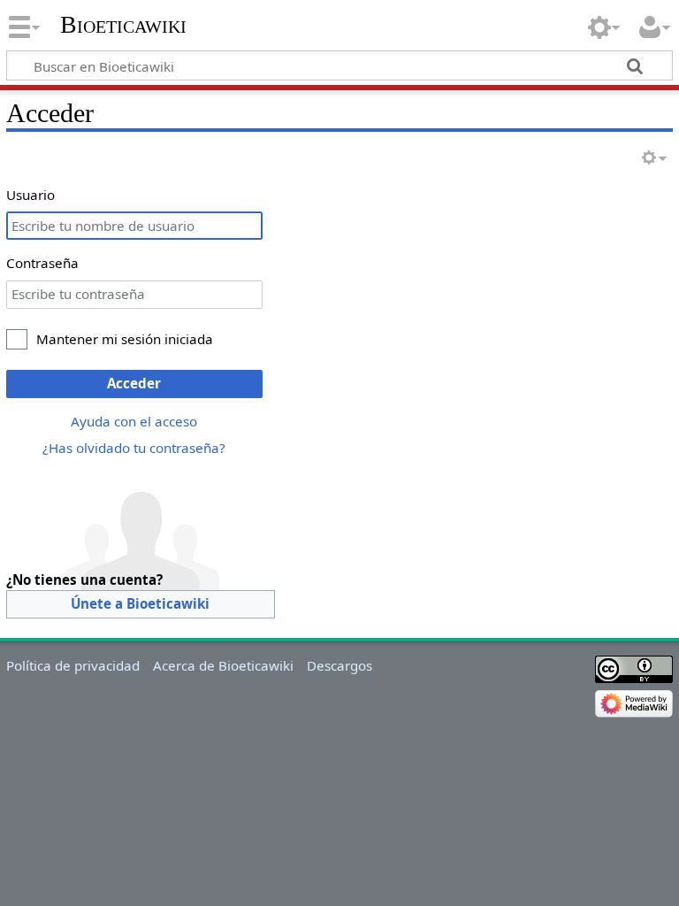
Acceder (134, 383)
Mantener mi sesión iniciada (124, 339)
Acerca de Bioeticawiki (223, 665)
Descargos (339, 665)
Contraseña (42, 263)
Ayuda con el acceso (134, 421)
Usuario (30, 194)
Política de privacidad (73, 665)
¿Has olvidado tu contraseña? (133, 448)
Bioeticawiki (123, 24)
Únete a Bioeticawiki (140, 603)
